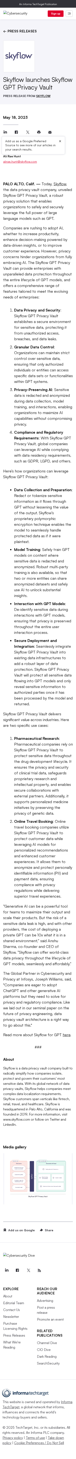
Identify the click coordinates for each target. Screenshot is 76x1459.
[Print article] (39, 132)
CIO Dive (44, 1349)
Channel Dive (47, 1343)
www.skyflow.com (16, 1119)
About (7, 1296)
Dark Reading (47, 1356)
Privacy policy (13, 1438)
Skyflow (60, 183)
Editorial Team (13, 1303)
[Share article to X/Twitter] (27, 132)
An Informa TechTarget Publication (38, 4)
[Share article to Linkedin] (5, 132)
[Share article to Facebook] (16, 132)
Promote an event (50, 1319)
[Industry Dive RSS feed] (39, 1270)
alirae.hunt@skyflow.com (20, 161)
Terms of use (35, 1438)
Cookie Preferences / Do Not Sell (39, 1443)
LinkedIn (9, 1124)
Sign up (55, 13)
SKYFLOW (43, 96)
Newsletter (11, 1316)
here (66, 1034)
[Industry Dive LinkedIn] (6, 1270)
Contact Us (11, 1310)
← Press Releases (20, 31)
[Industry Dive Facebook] (17, 1270)
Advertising (45, 1300)
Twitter (55, 1119)
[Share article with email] (50, 132)
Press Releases (14, 1335)
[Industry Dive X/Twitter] (28, 1270)
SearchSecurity (48, 1363)
